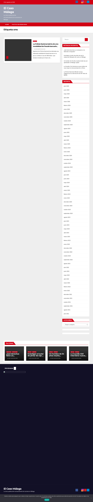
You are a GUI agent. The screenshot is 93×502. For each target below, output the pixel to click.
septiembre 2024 (68, 167)
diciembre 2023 (68, 201)
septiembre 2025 (68, 124)
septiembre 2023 (68, 213)
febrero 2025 (67, 147)
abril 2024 (66, 186)
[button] (85, 24)
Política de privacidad (19, 24)
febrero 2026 (67, 105)
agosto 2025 (67, 128)
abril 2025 (66, 140)
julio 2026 (66, 86)
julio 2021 (66, 313)
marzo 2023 (67, 236)
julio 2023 (66, 221)
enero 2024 (67, 198)
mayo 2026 (67, 93)
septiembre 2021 (68, 306)
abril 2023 (66, 232)
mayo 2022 (67, 275)
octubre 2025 (67, 120)
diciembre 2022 (68, 248)
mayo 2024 (67, 182)
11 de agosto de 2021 (39, 49)
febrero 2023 (67, 240)
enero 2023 (67, 244)
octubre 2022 (67, 255)
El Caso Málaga (12, 488)
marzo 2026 (67, 101)
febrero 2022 (67, 286)
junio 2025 (66, 132)
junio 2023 (66, 225)
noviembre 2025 (68, 117)
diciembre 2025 (68, 113)
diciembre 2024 (68, 155)
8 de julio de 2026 (76, 358)
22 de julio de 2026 (12, 358)
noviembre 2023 (68, 205)
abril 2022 (66, 279)
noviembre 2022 (68, 252)
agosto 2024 (67, 171)
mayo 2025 (67, 136)
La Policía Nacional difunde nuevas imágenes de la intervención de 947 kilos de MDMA (75, 73)
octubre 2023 (67, 209)
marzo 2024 (67, 190)
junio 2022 (66, 271)
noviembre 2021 (68, 298)
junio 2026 (66, 90)
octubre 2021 (67, 302)
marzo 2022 (67, 282)
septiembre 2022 (68, 259)
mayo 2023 (67, 228)
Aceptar (47, 499)
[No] (91, 498)
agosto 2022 (67, 263)
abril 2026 (66, 97)
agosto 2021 (67, 310)
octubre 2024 (67, 163)
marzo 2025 (67, 144)
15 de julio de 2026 (55, 358)
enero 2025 (67, 151)
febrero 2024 (67, 194)
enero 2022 (67, 290)
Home (7, 24)
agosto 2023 (67, 217)
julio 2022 (66, 267)
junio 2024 (66, 178)
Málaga (34, 41)
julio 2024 (66, 174)
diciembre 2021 (68, 294)
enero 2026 (67, 109)
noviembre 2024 (68, 159)
